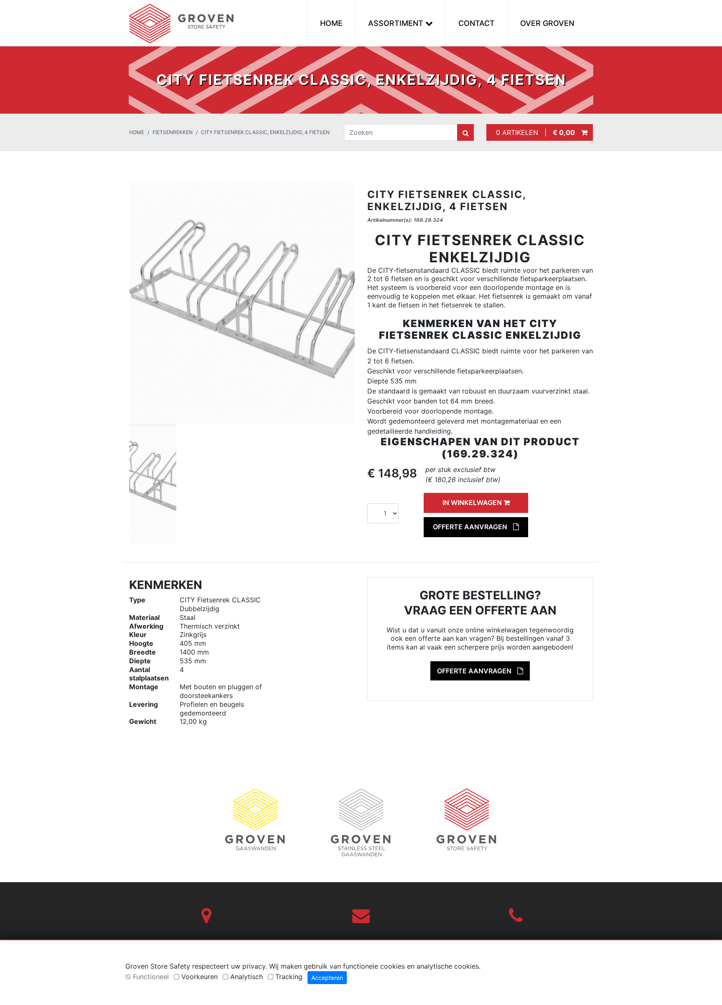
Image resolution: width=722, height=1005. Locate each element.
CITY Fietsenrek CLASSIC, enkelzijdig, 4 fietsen (265, 132)
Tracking (289, 976)
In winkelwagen (472, 502)
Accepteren (327, 977)
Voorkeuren (199, 976)
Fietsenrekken (173, 132)
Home (331, 23)
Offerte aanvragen (471, 527)
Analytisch (246, 976)
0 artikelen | (533, 132)
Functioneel (151, 976)
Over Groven (547, 23)
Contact (476, 23)
